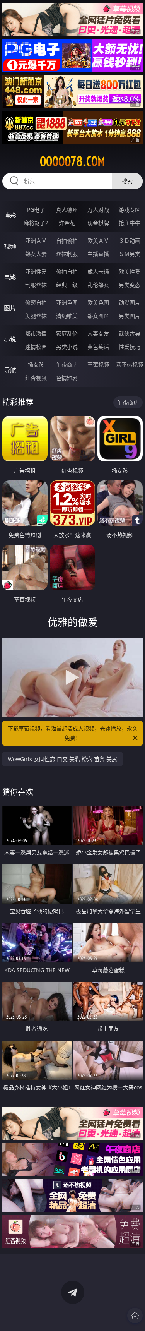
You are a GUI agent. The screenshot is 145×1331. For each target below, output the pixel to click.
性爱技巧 (129, 346)
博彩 (10, 215)
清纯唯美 (67, 315)
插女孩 (36, 364)
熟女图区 (98, 315)
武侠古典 (129, 333)
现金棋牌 (98, 222)
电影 (10, 277)
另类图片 (129, 315)
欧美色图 (98, 302)
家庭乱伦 (67, 333)
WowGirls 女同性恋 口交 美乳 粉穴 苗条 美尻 (62, 759)
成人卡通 (98, 271)
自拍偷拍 (67, 240)
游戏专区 (129, 209)
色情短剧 (67, 377)
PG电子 (36, 209)
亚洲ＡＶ (36, 240)
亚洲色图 (67, 302)
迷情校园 (36, 346)
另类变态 (129, 284)
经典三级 (67, 284)
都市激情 (36, 333)
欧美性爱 (129, 271)
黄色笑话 (98, 346)
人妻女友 (98, 333)
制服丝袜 (36, 284)
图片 (10, 308)
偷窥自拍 (36, 302)
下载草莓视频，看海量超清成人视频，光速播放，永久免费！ (73, 733)
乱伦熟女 (98, 284)
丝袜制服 (67, 253)
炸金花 (67, 222)
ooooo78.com (72, 161)
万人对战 (98, 209)
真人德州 (67, 209)
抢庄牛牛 (129, 222)
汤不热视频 (129, 364)
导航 (10, 370)
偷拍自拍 (67, 271)
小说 (10, 339)
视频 (10, 246)
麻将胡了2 (36, 222)
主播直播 (98, 253)
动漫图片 (129, 302)
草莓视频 (98, 364)
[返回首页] (135, 1315)
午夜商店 (67, 364)
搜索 (127, 181)
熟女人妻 (36, 253)
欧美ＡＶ (98, 240)
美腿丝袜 (36, 315)
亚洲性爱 (36, 271)
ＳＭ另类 (129, 253)
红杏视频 (36, 377)
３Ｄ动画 (129, 240)
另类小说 (67, 346)
